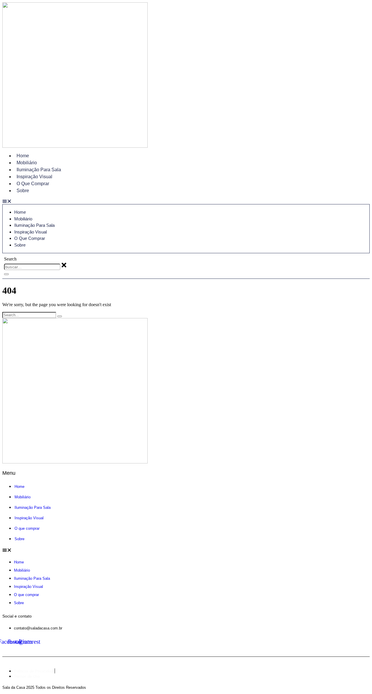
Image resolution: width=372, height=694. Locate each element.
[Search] (6, 274)
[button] (186, 202)
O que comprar (33, 183)
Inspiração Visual (34, 176)
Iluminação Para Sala (39, 169)
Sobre (23, 190)
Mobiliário (27, 162)
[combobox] (32, 267)
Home (23, 155)
